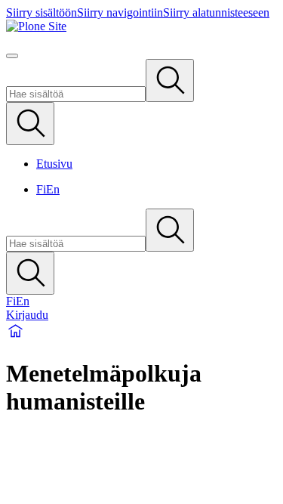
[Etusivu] (15, 336)
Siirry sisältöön (41, 12)
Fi (41, 189)
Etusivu (54, 163)
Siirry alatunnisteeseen (216, 12)
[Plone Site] (141, 26)
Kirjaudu (27, 314)
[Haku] (170, 80)
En (53, 189)
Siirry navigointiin (120, 12)
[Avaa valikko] (12, 56)
